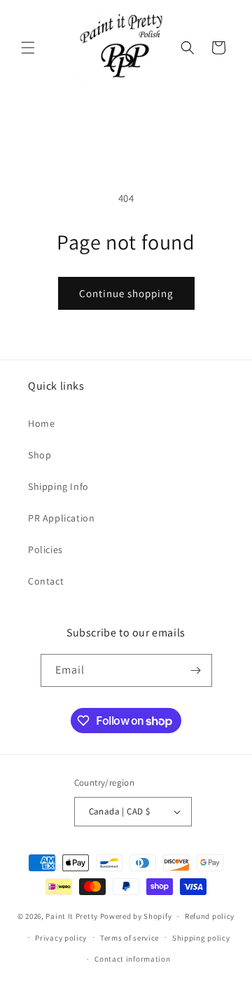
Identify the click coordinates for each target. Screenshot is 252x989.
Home (41, 423)
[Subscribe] (196, 670)
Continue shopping (126, 293)
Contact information (132, 959)
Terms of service (129, 938)
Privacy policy (61, 938)
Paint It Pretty (72, 916)
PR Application (61, 518)
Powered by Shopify (136, 916)
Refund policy (209, 916)
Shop (39, 455)
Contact (46, 581)
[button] (28, 47)
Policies (45, 549)
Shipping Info (58, 486)
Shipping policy (201, 938)
